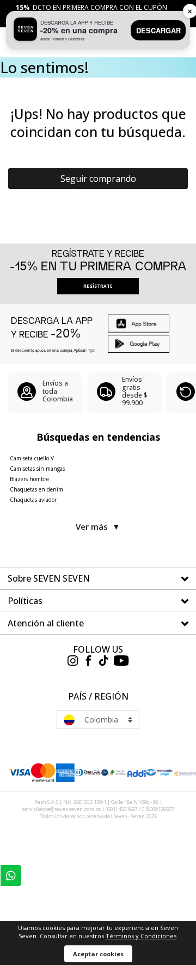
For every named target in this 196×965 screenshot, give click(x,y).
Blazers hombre (29, 479)
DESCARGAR (158, 30)
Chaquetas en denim (36, 489)
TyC (91, 350)
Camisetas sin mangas (37, 468)
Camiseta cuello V (32, 458)
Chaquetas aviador (33, 500)
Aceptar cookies (98, 954)
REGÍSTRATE (98, 286)
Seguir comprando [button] (98, 179)
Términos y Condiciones (141, 936)
